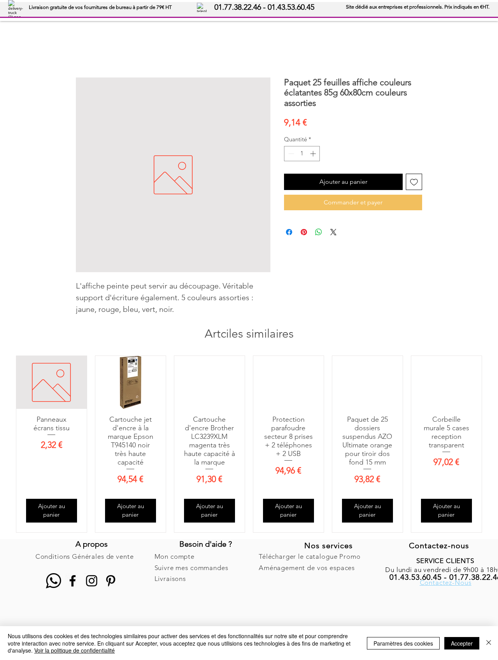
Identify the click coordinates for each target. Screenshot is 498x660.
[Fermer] (488, 643)
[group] (249, 444)
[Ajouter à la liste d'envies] (414, 182)
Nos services (328, 545)
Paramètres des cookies (403, 643)
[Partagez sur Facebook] (289, 232)
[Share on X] (333, 232)
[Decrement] (290, 153)
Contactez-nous (439, 545)
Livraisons (170, 579)
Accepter (462, 643)
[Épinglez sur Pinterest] (304, 232)
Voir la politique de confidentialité (74, 650)
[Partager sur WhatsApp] (318, 232)
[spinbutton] (302, 153)
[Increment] (314, 153)
